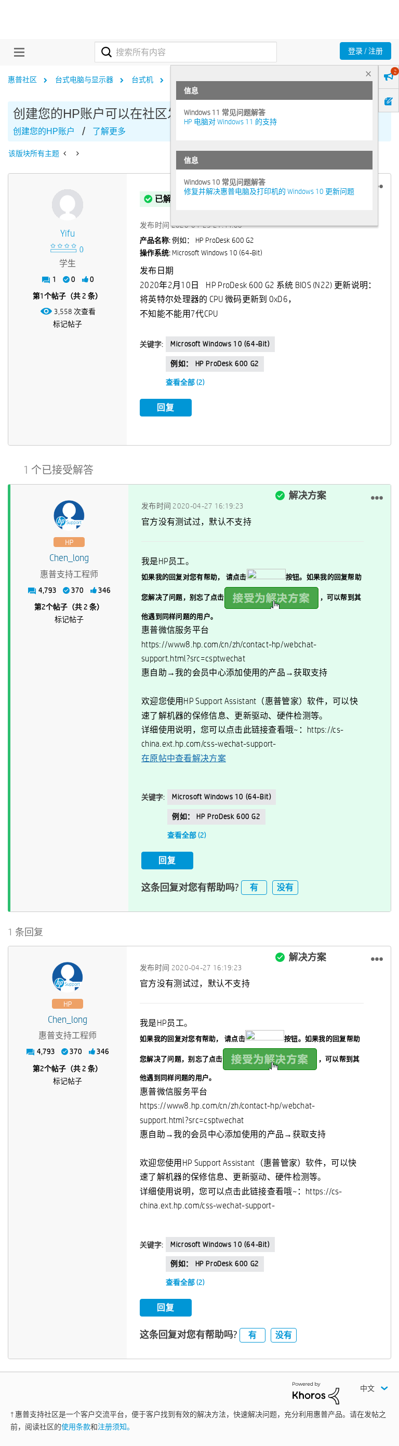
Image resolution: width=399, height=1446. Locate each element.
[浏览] (16, 52)
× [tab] (368, 73)
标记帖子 (67, 324)
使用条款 (75, 1426)
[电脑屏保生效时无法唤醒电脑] (76, 153)
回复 (166, 407)
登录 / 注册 (365, 51)
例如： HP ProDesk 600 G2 (214, 363)
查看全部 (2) (185, 382)
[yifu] (67, 204)
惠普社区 (22, 79)
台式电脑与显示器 (84, 79)
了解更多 (109, 131)
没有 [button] (285, 887)
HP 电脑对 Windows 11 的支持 (230, 121)
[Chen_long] (69, 515)
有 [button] (254, 887)
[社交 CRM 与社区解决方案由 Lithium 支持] (315, 1392)
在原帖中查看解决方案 (183, 758)
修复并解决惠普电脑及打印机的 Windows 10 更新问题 (269, 191)
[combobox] (186, 52)
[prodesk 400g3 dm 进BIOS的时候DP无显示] (66, 153)
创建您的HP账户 (44, 131)
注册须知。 (116, 1426)
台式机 (142, 79)
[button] (377, 497)
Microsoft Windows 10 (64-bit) (220, 343)
